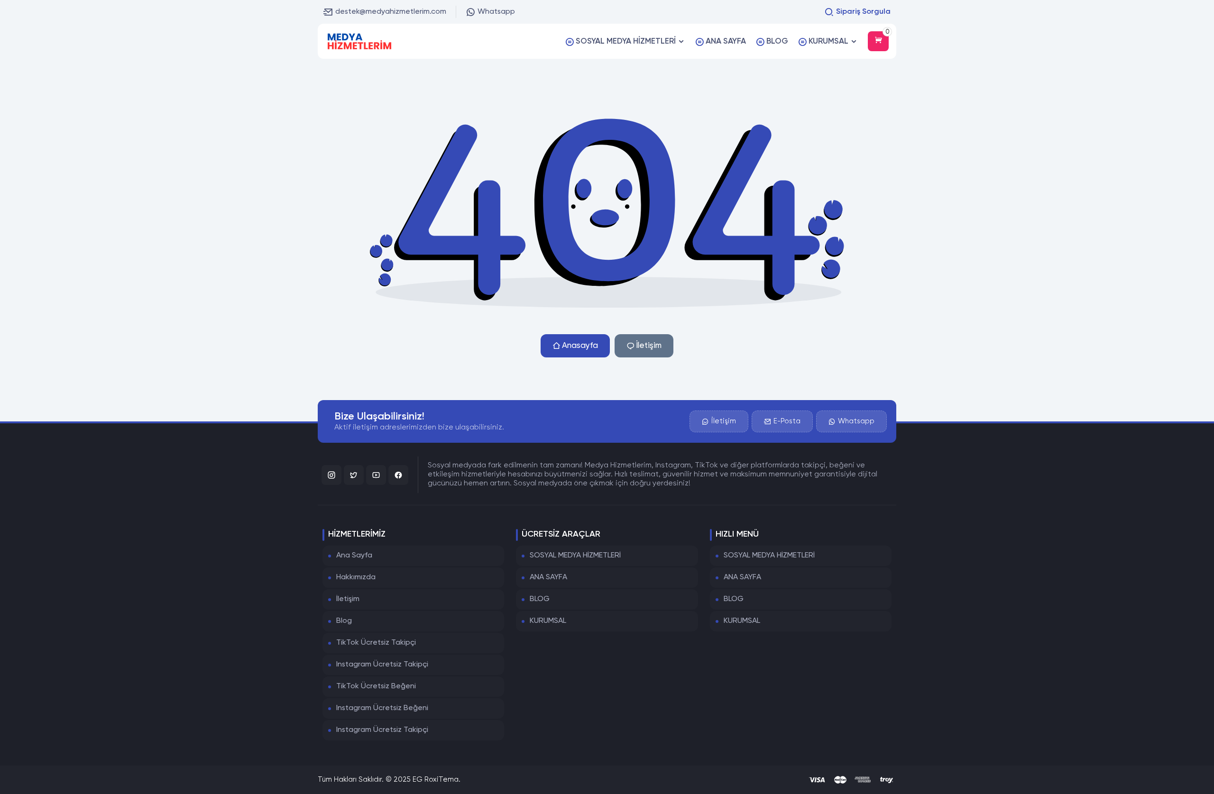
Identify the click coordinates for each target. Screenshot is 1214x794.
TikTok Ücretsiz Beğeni (376, 686)
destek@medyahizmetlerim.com (390, 12)
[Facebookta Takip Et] (398, 475)
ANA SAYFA (548, 577)
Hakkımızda (356, 577)
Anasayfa (580, 346)
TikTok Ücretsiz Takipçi (376, 643)
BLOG (540, 599)
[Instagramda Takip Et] (331, 475)
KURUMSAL (548, 621)
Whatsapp (496, 12)
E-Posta (786, 421)
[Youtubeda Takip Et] (376, 475)
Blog (344, 621)
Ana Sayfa (354, 555)
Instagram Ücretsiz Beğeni (382, 708)
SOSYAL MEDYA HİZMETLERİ (575, 555)
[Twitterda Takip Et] (354, 475)
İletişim (649, 346)
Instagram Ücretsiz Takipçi (382, 664)
